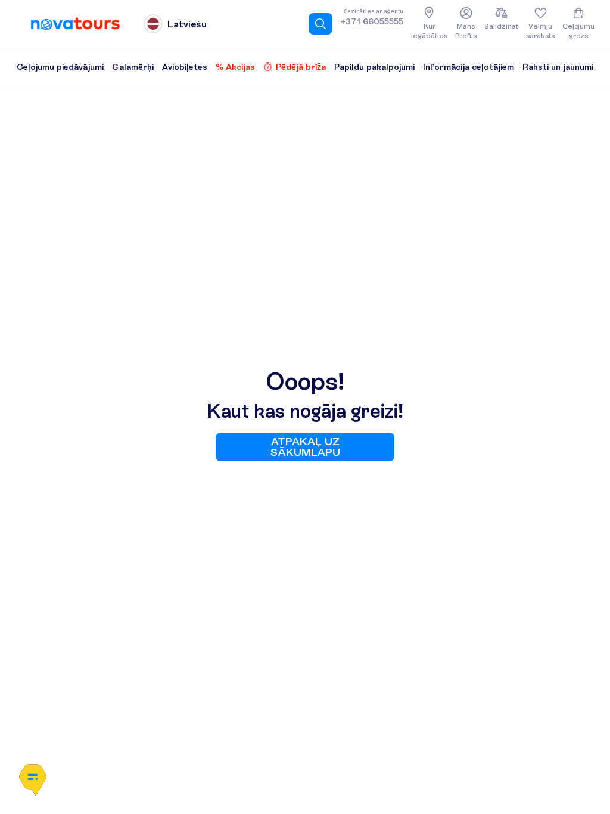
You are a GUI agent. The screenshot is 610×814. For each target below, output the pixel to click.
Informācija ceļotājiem (468, 67)
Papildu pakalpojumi (374, 67)
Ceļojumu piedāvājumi (60, 67)
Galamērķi (133, 67)
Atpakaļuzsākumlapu (305, 446)
